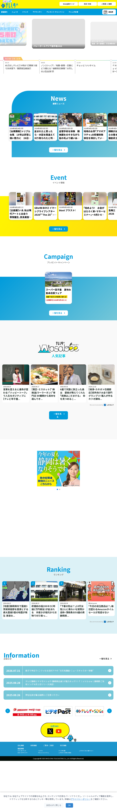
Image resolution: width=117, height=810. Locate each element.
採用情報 (33, 745)
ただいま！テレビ (22, 750)
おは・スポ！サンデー (23, 752)
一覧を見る (104, 658)
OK (69, 805)
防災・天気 (87, 4)
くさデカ (40, 750)
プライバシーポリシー (81, 799)
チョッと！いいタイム (43, 752)
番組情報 (21, 748)
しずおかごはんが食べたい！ (86, 750)
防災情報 (63, 745)
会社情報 (21, 745)
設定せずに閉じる (53, 805)
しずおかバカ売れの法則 (64, 752)
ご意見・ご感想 (106, 4)
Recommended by (96, 405)
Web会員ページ (68, 4)
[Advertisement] (31, 520)
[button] (57, 489)
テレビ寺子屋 (61, 750)
